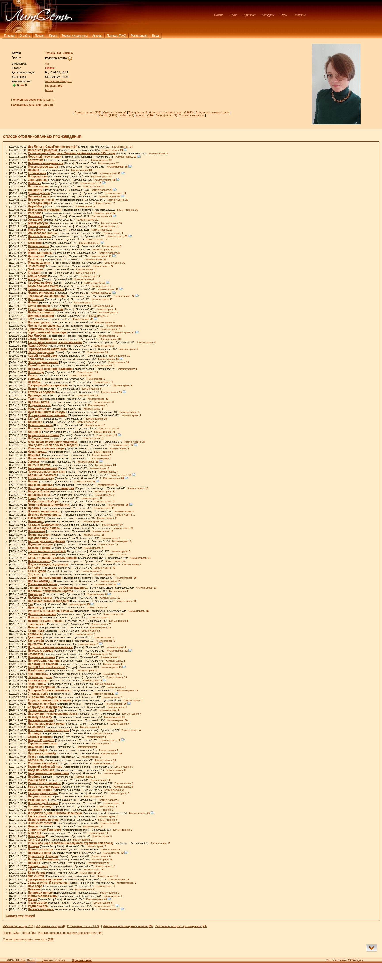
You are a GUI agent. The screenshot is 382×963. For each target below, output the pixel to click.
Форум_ (108, 115)
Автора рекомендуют (58, 81)
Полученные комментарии (212, 112)
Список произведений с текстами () (28, 939)
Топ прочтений (137, 112)
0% (47, 63)
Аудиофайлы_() (166, 115)
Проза (53, 35)
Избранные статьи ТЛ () (83, 926)
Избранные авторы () (50, 926)
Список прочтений (114, 112)
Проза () (29, 932)
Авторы (97, 35)
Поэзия (39, 35)
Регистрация (139, 35)
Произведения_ (88, 112)
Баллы (49, 90)
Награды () (54, 85)
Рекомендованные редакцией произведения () (70, 932)
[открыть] (48, 99)
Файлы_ (126, 115)
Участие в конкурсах (191, 115)
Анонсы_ (145, 115)
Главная (9, 35)
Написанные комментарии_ (171, 112)
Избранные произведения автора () (128, 926)
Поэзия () (11, 932)
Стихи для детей (20, 916)
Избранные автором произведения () (181, 926)
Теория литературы (75, 35)
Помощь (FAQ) (116, 35)
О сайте (25, 35)
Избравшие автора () (18, 926)
